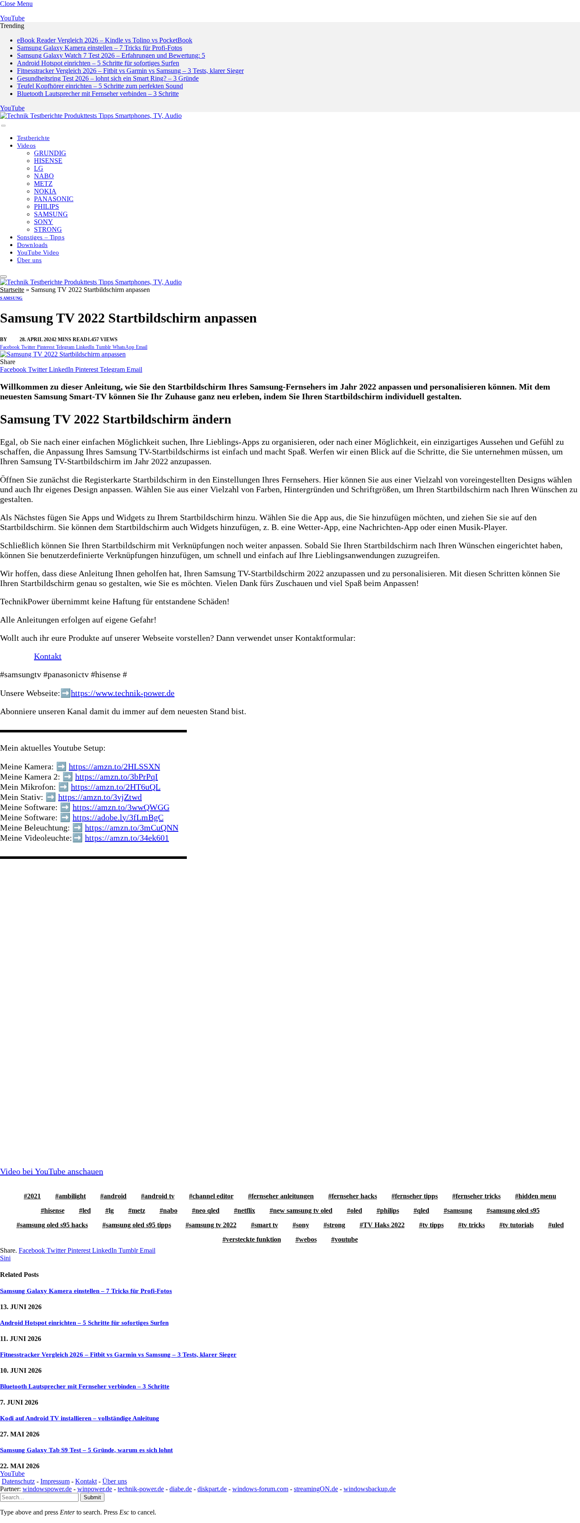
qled (423, 1210)
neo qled (207, 1210)
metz (138, 1210)
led (86, 1210)
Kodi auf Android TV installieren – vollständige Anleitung (79, 1418)
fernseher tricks (478, 1196)
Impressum (55, 1481)
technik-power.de (141, 1488)
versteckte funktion (253, 1239)
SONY (43, 221)
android (115, 1196)
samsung (459, 1210)
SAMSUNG (51, 214)
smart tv (266, 1224)
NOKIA (45, 191)
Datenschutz (18, 1481)
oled (356, 1210)
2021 (34, 1196)
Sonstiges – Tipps (41, 237)
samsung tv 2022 (213, 1224)
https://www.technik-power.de (123, 693)
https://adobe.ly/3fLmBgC (118, 817)
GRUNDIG (50, 153)
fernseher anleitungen (282, 1196)
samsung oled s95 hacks (54, 1224)
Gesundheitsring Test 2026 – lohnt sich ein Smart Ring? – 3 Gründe (108, 78)
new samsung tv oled (302, 1210)
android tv (159, 1196)
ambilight (72, 1196)
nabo (170, 1210)
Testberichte (33, 138)
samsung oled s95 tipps (138, 1224)
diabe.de (180, 1488)
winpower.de (94, 1488)
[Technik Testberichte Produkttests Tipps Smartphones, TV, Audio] (91, 115)
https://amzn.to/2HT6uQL (115, 786)
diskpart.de (212, 1488)
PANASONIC (53, 198)
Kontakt (48, 656)
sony (302, 1224)
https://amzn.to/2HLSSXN (114, 766)
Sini (14, 339)
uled (558, 1224)
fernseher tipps (416, 1196)
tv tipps (433, 1224)
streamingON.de (316, 1488)
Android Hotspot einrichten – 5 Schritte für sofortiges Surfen (98, 63)
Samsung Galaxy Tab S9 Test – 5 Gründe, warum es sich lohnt (86, 1450)
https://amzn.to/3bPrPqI (116, 776)
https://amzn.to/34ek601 (127, 837)
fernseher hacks (354, 1196)
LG (38, 168)
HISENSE (48, 160)
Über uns (29, 260)
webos (308, 1239)
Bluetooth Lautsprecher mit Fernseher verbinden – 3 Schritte (98, 93)
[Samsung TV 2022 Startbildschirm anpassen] (63, 354)
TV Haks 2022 (384, 1224)
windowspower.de (47, 1488)
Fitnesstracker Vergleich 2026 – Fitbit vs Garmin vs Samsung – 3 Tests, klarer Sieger (130, 70)
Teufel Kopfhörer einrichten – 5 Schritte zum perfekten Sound (100, 86)
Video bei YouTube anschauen (51, 1171)
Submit (92, 1497)
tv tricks (473, 1224)
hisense (54, 1210)
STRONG (48, 229)
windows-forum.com (260, 1488)
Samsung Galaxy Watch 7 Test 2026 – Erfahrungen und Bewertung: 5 (111, 55)
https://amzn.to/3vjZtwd (100, 797)
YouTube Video (38, 252)
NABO (44, 176)
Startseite (12, 289)
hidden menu (537, 1196)
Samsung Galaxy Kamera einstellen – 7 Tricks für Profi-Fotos (99, 47)
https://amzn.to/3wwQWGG (121, 807)
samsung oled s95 (515, 1210)
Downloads (32, 244)
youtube (346, 1239)
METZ (43, 183)
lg (111, 1210)
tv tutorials (518, 1224)
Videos (26, 145)
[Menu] (3, 125)
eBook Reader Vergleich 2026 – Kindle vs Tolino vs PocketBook (104, 40)
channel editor (213, 1196)
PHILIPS (46, 206)
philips (389, 1210)
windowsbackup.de (369, 1488)
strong (336, 1224)
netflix (246, 1210)
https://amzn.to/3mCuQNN (131, 827)
